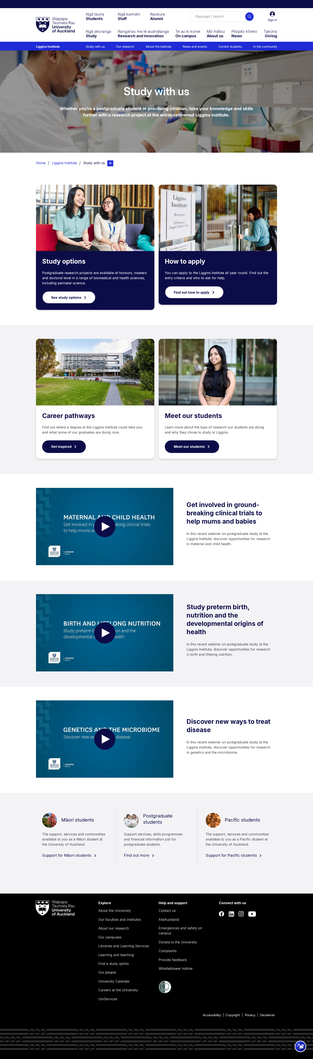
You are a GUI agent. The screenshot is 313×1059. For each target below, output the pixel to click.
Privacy (250, 1015)
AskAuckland (169, 919)
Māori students (77, 820)
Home (41, 163)
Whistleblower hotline (175, 968)
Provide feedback (173, 960)
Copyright (232, 1015)
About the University (114, 910)
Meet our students (193, 416)
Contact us (167, 910)
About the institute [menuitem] (158, 46)
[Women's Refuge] (165, 992)
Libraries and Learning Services (123, 946)
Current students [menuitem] (230, 46)
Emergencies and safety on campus (180, 930)
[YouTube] (252, 914)
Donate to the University (178, 942)
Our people (107, 972)
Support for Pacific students (232, 855)
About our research (113, 928)
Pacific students (242, 820)
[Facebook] (221, 914)
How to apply (185, 261)
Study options (64, 261)
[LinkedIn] (231, 914)
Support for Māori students (67, 855)
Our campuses (109, 937)
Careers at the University (118, 990)
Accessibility (212, 1015)
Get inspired (61, 446)
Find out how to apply (192, 292)
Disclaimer (267, 1015)
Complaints (168, 951)
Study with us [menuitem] (95, 46)
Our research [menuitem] (125, 46)
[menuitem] (95, 16)
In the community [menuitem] (265, 46)
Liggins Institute (48, 46)
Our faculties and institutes (119, 919)
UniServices (107, 999)
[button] (272, 16)
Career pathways (68, 416)
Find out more (137, 855)
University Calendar (114, 981)
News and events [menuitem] (195, 46)
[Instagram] (241, 914)
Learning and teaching (116, 955)
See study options (66, 297)
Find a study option (113, 963)
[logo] (55, 25)
